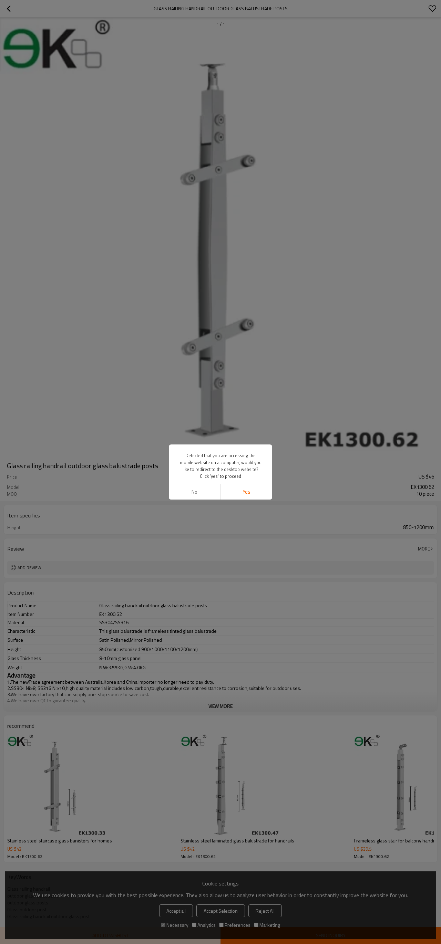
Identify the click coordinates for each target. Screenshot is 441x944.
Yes (246, 492)
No (194, 492)
